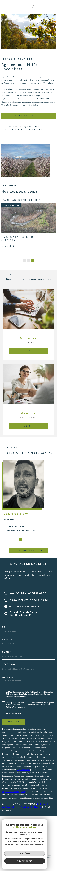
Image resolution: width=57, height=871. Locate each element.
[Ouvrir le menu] (40, 7)
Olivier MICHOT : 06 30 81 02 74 (29, 607)
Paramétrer (24, 853)
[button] (24, 267)
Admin (48, 864)
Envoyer (14, 728)
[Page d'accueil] (14, 7)
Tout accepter (24, 861)
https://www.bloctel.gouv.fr (13, 798)
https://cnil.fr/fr (23, 776)
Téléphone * (10, 672)
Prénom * (8, 646)
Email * (6, 659)
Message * (9, 684)
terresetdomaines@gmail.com (21, 537)
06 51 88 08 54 (16, 533)
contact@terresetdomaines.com (24, 614)
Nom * (6, 634)
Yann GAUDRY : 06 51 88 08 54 (28, 600)
